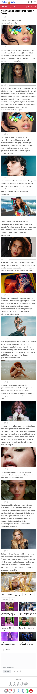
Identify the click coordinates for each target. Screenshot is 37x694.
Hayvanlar (22, 7)
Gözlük (10, 595)
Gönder (6, 671)
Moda (12, 599)
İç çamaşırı (18, 595)
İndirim (25, 595)
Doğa (15, 7)
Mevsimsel (5, 599)
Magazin (30, 7)
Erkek (3, 595)
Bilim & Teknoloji (6, 7)
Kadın (31, 595)
